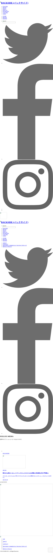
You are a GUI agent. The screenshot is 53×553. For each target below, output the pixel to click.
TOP (4, 539)
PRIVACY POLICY (7, 246)
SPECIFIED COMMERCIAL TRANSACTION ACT (15, 245)
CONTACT (5, 244)
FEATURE (5, 6)
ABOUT (5, 243)
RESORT (5, 18)
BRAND (5, 17)
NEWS (4, 9)
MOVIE (4, 7)
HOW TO (5, 10)
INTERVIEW (6, 11)
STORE (4, 16)
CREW (4, 14)
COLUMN (5, 12)
